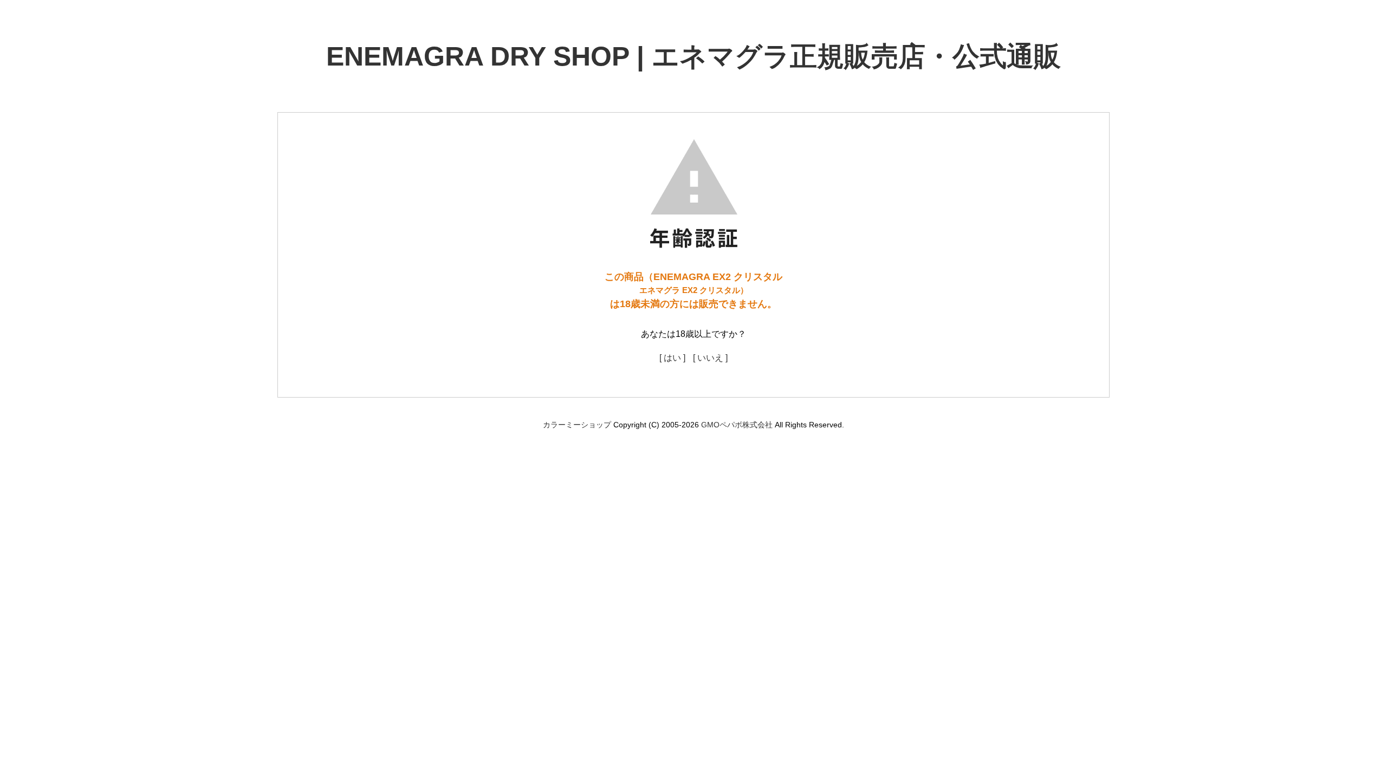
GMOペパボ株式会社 (737, 424)
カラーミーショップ (577, 424)
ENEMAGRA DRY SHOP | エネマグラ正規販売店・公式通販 (693, 56)
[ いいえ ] (710, 357)
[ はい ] (672, 357)
